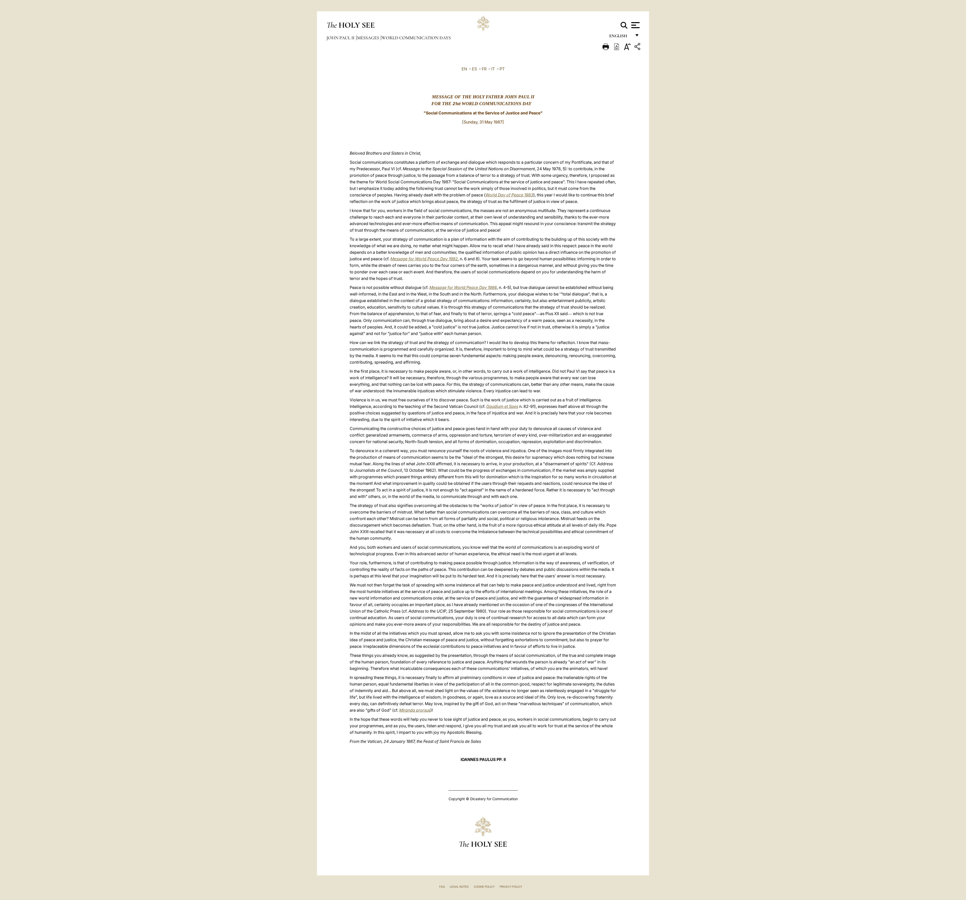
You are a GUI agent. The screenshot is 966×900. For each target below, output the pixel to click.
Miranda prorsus (414, 710)
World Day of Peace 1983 (509, 194)
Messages (368, 37)
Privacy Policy (511, 886)
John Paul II (341, 37)
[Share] (637, 47)
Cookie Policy (484, 886)
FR (484, 68)
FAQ (442, 886)
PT (502, 68)
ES (474, 68)
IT (493, 68)
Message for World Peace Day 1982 (424, 258)
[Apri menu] (635, 25)
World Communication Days (416, 37)
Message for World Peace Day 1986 (463, 287)
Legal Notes (459, 886)
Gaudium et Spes (502, 406)
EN (464, 68)
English (620, 37)
